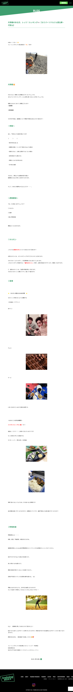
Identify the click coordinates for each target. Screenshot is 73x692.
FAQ (72, 677)
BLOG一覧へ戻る (35, 659)
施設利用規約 (71, 679)
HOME (22, 677)
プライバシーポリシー (52, 679)
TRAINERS (43, 677)
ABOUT (26, 677)
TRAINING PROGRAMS (35, 677)
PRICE (54, 677)
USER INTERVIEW (61, 677)
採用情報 (45, 679)
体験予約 (63, 3)
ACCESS (49, 677)
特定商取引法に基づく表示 (62, 679)
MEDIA (68, 677)
